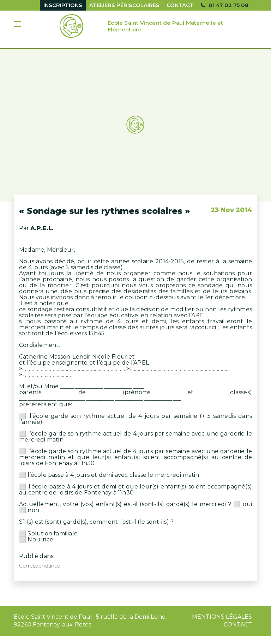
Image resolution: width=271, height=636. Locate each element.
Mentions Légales (222, 616)
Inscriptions (62, 5)
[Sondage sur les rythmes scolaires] (135, 125)
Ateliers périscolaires (124, 5)
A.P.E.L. (42, 228)
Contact (180, 5)
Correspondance (39, 566)
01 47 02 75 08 (228, 5)
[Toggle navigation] (18, 24)
